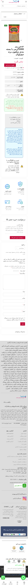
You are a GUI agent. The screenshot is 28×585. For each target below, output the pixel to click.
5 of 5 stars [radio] (13, 270)
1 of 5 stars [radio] (18, 270)
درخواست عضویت (22, 459)
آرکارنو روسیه (10, 438)
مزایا (24, 291)
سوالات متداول (23, 449)
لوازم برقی (11, 365)
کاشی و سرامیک (11, 384)
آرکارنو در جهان (9, 430)
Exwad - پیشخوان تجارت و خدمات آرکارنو (16, 456)
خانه (24, 13)
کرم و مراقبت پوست (14, 386)
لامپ (15, 365)
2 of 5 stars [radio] (17, 270)
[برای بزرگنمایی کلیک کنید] (21, 40)
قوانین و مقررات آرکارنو (20, 446)
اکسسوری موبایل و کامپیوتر (19, 352)
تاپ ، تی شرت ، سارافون (18, 354)
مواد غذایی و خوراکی (17, 375)
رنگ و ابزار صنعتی (16, 361)
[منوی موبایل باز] (26, 1)
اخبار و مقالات (23, 436)
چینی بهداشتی (20, 384)
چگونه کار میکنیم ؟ (22, 441)
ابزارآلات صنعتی (22, 350)
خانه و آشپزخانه (12, 356)
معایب (23, 298)
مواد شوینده (20, 373)
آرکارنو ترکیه (10, 436)
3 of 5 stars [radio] (15, 270)
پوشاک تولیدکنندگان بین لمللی (15, 382)
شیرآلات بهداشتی (12, 363)
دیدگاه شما (22, 273)
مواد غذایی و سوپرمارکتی (15, 378)
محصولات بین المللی (15, 369)
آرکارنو (24, 430)
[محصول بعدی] (3, 17)
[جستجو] (2, 6)
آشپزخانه (6, 346)
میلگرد (21, 380)
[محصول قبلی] (6, 17)
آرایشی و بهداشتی (14, 346)
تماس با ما (24, 444)
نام (24, 304)
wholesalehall (10, 433)
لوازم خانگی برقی (22, 367)
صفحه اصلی (23, 433)
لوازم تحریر (4, 365)
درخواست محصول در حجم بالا (19, 461)
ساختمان (8, 361)
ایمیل (23, 311)
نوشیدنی (16, 380)
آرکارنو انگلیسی (9, 441)
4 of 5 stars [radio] (14, 270)
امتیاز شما (22, 270)
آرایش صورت (23, 346)
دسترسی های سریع (22, 453)
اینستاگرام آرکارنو (17, 498)
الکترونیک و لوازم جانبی (11, 350)
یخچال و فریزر (14, 390)
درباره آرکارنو (23, 438)
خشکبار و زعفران (18, 13)
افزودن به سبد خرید (10, 65)
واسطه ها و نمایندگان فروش (19, 464)
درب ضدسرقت (18, 359)
